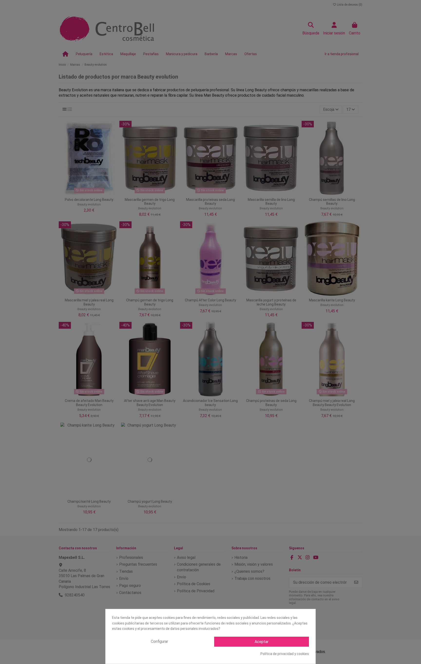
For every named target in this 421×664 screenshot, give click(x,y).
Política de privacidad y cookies (284, 654)
